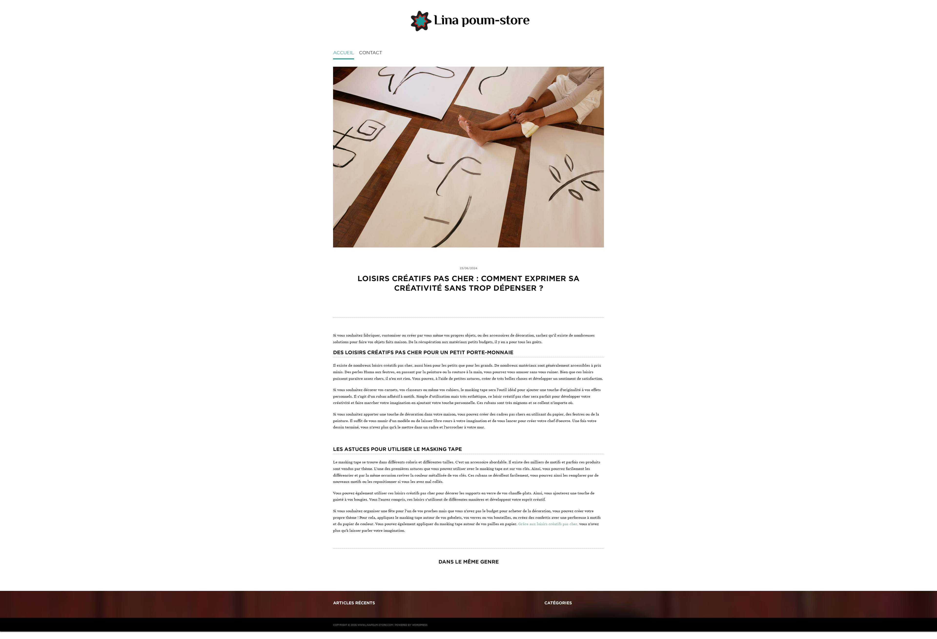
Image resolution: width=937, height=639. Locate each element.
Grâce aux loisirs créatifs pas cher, (548, 524)
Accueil (343, 52)
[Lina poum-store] (468, 21)
